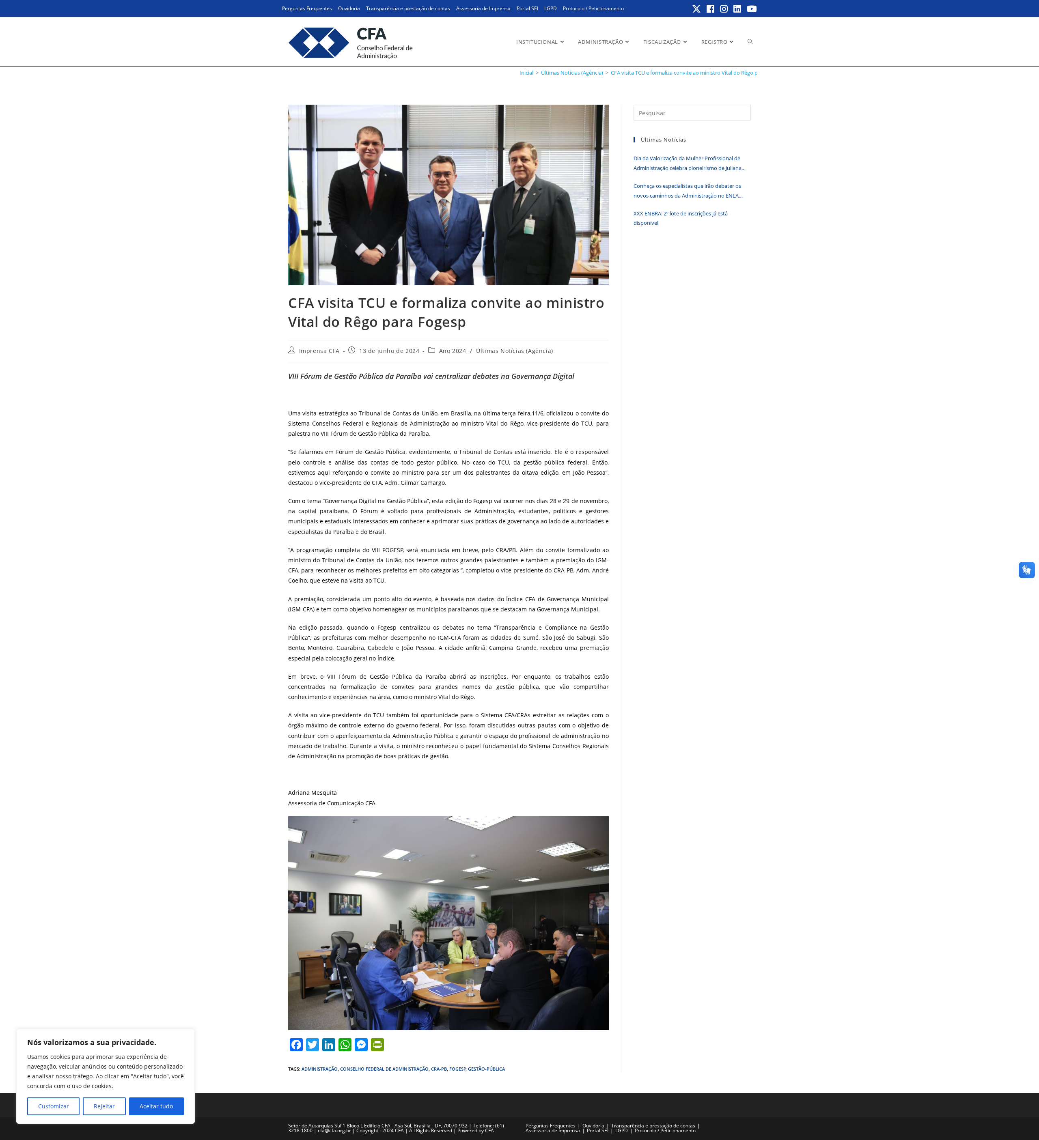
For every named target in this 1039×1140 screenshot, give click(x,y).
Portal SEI (527, 8)
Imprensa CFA (319, 351)
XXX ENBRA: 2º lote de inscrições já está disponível (681, 218)
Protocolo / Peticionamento (593, 8)
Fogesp (457, 1069)
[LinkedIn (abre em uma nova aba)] (737, 8)
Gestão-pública (486, 1069)
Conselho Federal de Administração (384, 1069)
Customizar (53, 1106)
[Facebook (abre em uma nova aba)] (711, 8)
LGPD (550, 8)
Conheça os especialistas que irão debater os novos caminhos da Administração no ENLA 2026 (687, 191)
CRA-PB (439, 1069)
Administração (320, 1069)
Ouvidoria (349, 8)
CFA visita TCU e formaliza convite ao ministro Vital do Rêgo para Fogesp (697, 72)
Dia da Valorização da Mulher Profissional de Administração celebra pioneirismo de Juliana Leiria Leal (688, 164)
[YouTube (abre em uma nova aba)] (750, 8)
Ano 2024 (452, 351)
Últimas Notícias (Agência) (514, 351)
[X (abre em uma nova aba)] (697, 8)
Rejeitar (104, 1106)
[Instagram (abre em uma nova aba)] (724, 8)
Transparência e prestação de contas (408, 8)
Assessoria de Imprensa (483, 8)
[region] (105, 1076)
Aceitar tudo (156, 1106)
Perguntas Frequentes (307, 8)
